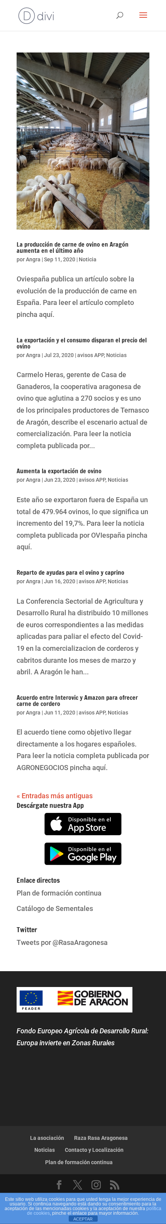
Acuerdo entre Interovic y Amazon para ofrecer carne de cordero (77, 700)
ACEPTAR (83, 1219)
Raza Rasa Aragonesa (101, 1138)
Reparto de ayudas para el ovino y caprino (70, 572)
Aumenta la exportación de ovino (59, 471)
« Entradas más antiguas (55, 796)
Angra (33, 259)
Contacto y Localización (94, 1150)
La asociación (47, 1138)
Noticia (88, 259)
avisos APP (90, 355)
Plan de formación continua (59, 893)
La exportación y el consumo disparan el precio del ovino (82, 343)
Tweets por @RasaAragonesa (62, 942)
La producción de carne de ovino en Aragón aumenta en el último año (73, 247)
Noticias (116, 355)
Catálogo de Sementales (55, 908)
